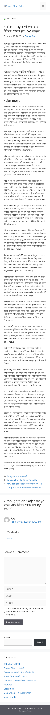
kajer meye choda (29, 480)
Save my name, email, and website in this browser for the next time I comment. (24, 611)
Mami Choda (10, 697)
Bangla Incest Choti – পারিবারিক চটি (19, 672)
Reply (9, 538)
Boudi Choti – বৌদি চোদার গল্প (15, 676)
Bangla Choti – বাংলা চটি (14, 668)
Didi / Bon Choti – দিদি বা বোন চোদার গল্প (20, 680)
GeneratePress (25, 711)
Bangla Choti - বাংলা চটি (17, 476)
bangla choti (13, 480)
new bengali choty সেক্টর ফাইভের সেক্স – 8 (24, 484)
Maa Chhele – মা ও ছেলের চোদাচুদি (17, 693)
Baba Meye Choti (12, 664)
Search (7, 637)
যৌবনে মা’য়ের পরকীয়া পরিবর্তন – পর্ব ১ (24, 72)
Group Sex (9, 689)
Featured (8, 684)
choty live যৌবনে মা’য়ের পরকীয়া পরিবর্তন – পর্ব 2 (25, 487)
